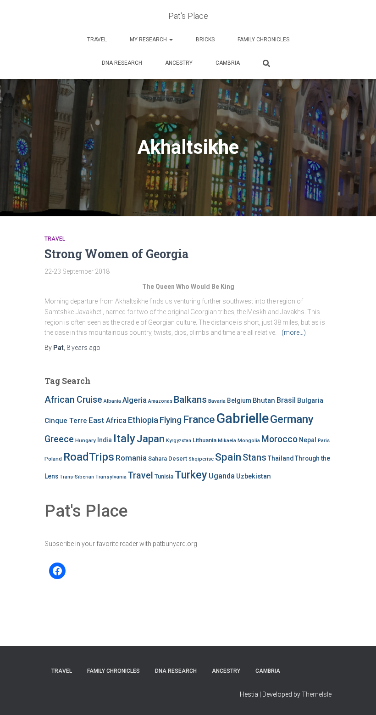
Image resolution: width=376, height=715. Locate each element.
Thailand (280, 458)
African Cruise (73, 399)
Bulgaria (310, 400)
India (104, 440)
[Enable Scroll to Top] (358, 696)
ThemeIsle (317, 694)
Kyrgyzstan (178, 441)
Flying (171, 420)
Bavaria (217, 401)
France (199, 419)
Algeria (134, 400)
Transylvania (111, 476)
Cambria (228, 63)
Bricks (205, 39)
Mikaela (227, 441)
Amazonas (160, 401)
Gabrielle (242, 418)
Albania (112, 401)
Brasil (286, 400)
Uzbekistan (253, 476)
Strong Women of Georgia (116, 253)
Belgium (239, 400)
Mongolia (249, 441)
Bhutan (264, 400)
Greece (59, 439)
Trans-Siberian (77, 477)
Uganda (222, 476)
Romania (131, 457)
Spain (228, 457)
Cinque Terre (65, 421)
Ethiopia (143, 420)
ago (83, 347)
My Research (149, 39)
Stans (254, 457)
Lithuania (204, 440)
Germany (292, 419)
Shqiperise (201, 459)
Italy (124, 438)
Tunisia (164, 476)
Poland (53, 459)
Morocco (279, 439)
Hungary (85, 440)
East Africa (107, 420)
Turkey (191, 474)
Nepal (307, 440)
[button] (170, 39)
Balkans (190, 399)
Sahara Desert (167, 458)
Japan (151, 439)
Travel (97, 39)
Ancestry (179, 63)
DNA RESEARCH (122, 63)
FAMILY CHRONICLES (263, 39)
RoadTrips (88, 456)
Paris (324, 441)
